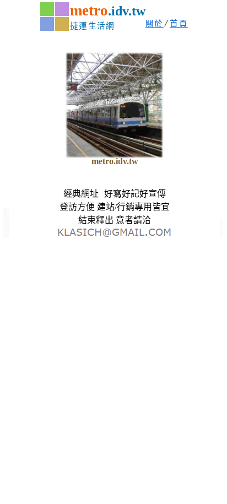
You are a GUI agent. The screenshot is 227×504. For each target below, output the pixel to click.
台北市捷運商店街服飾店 (6, 209)
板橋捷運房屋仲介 (6, 236)
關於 (154, 24)
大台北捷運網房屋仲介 (6, 221)
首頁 (179, 24)
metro (89, 10)
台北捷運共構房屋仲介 (6, 228)
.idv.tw (126, 11)
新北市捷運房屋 (221, 233)
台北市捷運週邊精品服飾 (6, 215)
